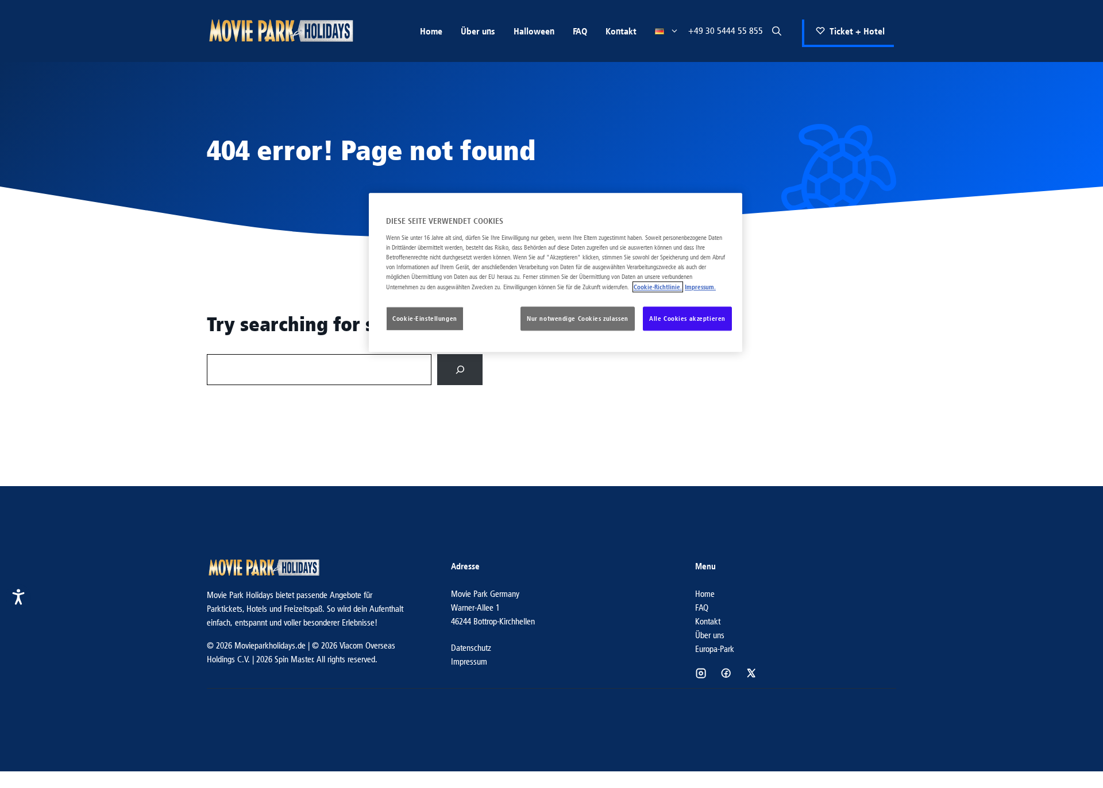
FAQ (580, 31)
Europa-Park (714, 648)
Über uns (478, 31)
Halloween (534, 31)
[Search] (460, 369)
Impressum (469, 661)
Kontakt (621, 31)
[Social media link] (701, 673)
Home (431, 31)
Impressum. (700, 287)
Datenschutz (471, 647)
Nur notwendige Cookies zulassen (577, 319)
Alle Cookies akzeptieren (687, 319)
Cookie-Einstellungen (424, 319)
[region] (555, 272)
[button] (776, 31)
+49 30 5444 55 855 (725, 30)
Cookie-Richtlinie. (658, 287)
